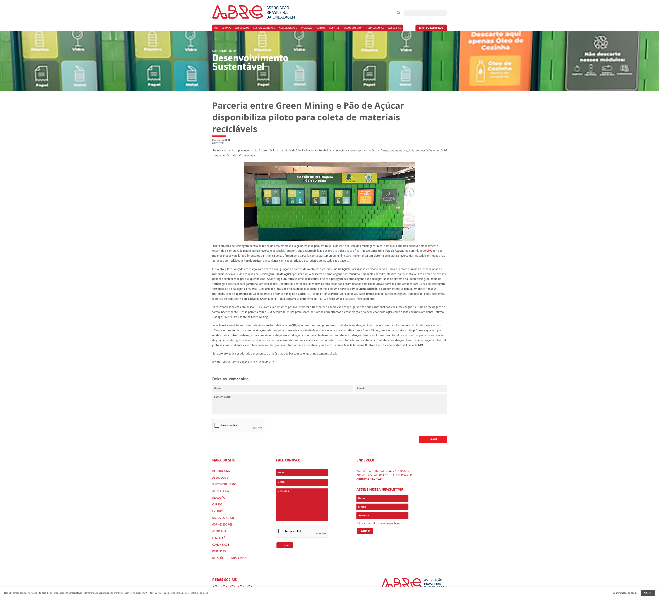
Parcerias (219, 551)
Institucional (222, 27)
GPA (429, 251)
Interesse (363, 515)
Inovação (306, 27)
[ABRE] (264, 12)
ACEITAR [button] (648, 593)
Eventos (334, 27)
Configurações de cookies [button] (626, 593)
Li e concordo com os (380, 523)
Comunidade (220, 544)
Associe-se (394, 27)
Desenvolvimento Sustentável (250, 63)
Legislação (219, 537)
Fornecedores (375, 27)
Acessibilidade (288, 27)
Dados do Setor (353, 27)
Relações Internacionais (229, 558)
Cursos (320, 27)
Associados (242, 27)
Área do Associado (431, 27)
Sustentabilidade (264, 27)
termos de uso (393, 523)
